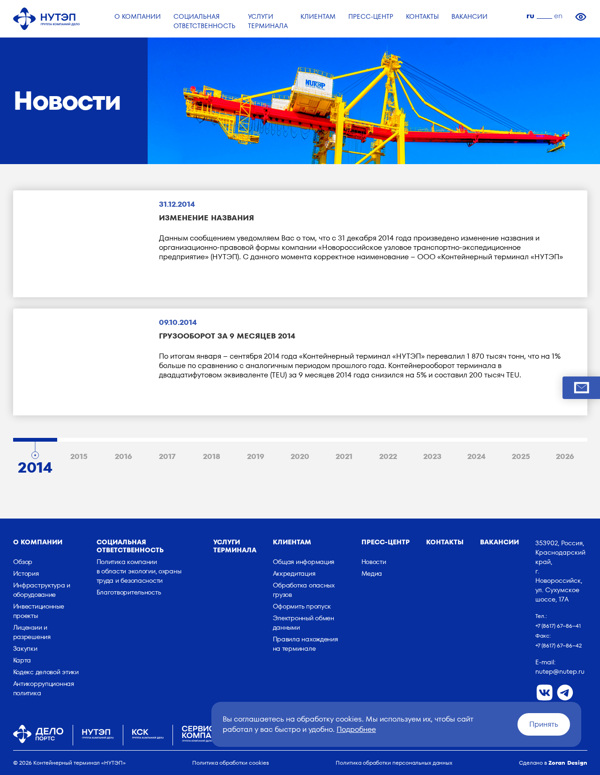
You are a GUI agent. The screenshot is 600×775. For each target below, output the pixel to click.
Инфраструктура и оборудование (42, 589)
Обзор (23, 561)
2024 (476, 456)
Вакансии (499, 542)
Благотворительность (129, 592)
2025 (521, 456)
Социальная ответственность (130, 546)
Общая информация (304, 561)
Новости (373, 561)
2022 (388, 456)
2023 (432, 456)
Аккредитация (294, 573)
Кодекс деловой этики (46, 672)
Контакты (445, 542)
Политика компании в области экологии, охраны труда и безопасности (139, 571)
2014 (35, 465)
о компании (37, 542)
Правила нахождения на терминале (305, 643)
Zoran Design (567, 763)
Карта (22, 660)
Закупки (25, 648)
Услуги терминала (234, 546)
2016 (123, 456)
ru (530, 15)
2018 (211, 456)
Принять (543, 724)
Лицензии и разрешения (32, 632)
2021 (344, 456)
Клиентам (292, 542)
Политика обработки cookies (230, 763)
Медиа (371, 573)
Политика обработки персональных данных (394, 763)
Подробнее (356, 729)
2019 (255, 456)
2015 (79, 456)
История (26, 573)
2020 (300, 456)
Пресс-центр (385, 542)
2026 (565, 456)
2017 (167, 456)
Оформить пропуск (302, 606)
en (558, 15)
